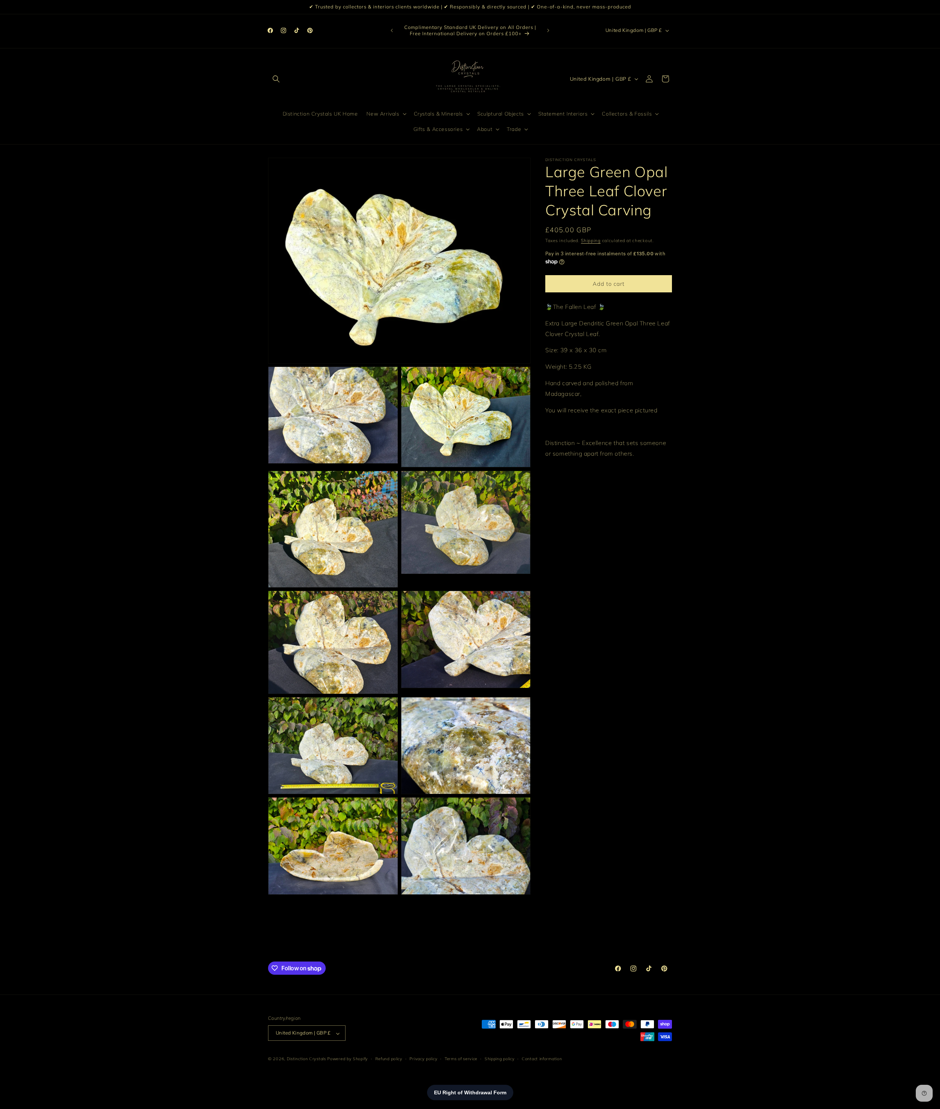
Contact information (542, 1058)
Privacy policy (423, 1058)
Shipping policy (500, 1058)
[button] (276, 79)
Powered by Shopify (347, 1059)
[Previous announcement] (392, 30)
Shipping (591, 240)
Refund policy (388, 1058)
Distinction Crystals (306, 1059)
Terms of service (461, 1058)
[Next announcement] (548, 30)
